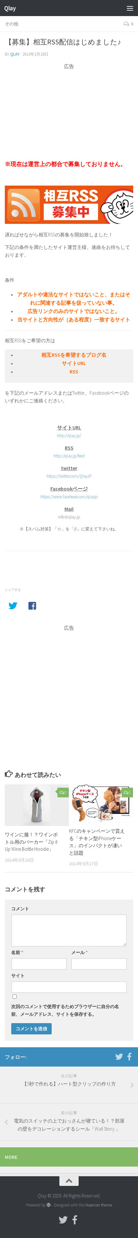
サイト (18, 975)
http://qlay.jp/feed (69, 456)
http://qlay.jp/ (69, 435)
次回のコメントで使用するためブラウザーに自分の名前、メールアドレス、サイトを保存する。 (65, 1010)
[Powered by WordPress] (49, 1205)
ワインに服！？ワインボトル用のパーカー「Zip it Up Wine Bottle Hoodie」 (31, 841)
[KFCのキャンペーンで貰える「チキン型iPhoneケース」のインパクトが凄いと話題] (101, 803)
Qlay (10, 8)
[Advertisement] (69, 115)
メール (79, 952)
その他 (11, 24)
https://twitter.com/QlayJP (69, 476)
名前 (17, 952)
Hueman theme (98, 1205)
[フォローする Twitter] (119, 1056)
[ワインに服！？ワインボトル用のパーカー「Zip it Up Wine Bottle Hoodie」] (37, 805)
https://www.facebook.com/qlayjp (69, 497)
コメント (20, 909)
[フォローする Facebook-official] (129, 1056)
